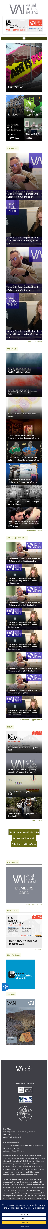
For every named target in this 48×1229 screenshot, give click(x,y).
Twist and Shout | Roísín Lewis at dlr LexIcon (22, 415)
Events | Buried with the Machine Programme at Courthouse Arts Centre (23, 437)
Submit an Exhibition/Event (24, 844)
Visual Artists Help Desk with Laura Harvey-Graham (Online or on (23, 240)
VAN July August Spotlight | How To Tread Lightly (22, 814)
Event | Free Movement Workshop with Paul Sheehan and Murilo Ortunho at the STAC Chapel (23, 523)
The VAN (11, 994)
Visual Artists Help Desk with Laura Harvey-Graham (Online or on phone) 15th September (22, 646)
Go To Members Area (34, 905)
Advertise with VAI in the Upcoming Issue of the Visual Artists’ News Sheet (23, 771)
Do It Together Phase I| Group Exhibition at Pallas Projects (20, 371)
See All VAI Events (35, 342)
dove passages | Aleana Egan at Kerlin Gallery (23, 393)
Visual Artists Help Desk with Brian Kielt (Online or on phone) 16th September (24, 669)
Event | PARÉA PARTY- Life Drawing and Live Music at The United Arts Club (23, 459)
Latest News (12, 910)
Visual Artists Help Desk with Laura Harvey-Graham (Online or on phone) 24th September (22, 712)
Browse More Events (34, 531)
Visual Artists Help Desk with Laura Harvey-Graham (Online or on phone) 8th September (22, 624)
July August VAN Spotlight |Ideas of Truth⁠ (22, 792)
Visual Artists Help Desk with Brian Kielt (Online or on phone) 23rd (24, 691)
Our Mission (15, 86)
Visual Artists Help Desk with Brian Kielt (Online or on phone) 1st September (24, 560)
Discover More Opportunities (30, 719)
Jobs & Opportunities (17, 537)
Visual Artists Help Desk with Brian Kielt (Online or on (23, 195)
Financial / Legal (32, 136)
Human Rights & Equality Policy (13, 136)
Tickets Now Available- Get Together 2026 (23, 749)
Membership (12, 862)
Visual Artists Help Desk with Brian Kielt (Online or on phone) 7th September (24, 603)
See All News (37, 821)
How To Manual (13, 955)
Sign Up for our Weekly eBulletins (24, 832)
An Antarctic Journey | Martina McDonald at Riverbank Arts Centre (22, 480)
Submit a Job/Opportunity (24, 838)
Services (13, 114)
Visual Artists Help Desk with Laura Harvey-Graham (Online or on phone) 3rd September (22, 580)
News (10, 726)
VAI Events (12, 148)
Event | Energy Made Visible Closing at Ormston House (23, 502)
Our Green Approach (32, 112)
